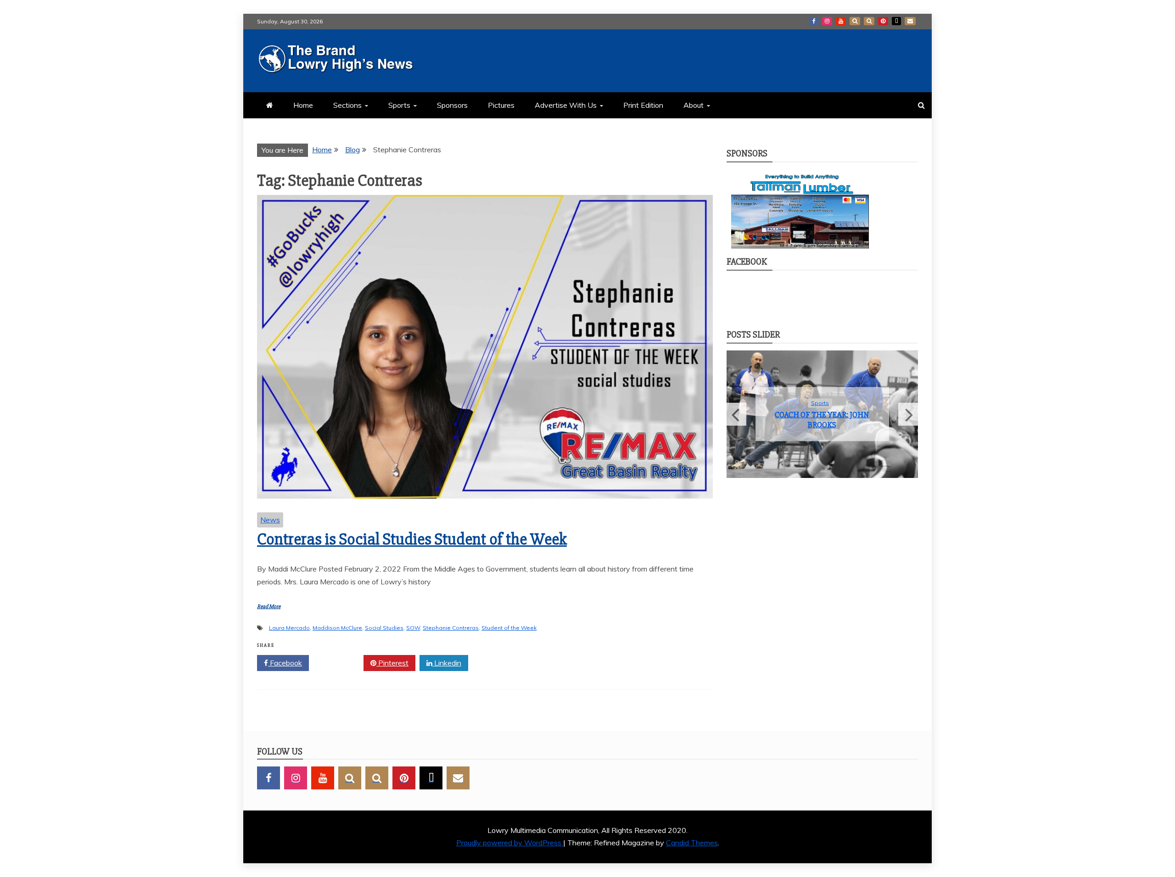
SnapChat (855, 21)
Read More (268, 606)
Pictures (501, 105)
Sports (399, 105)
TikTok (896, 21)
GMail (910, 21)
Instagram (827, 21)
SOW (413, 627)
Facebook (813, 21)
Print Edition (643, 105)
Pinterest (883, 21)
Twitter (339, 662)
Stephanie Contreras (451, 627)
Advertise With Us (566, 105)
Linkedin (446, 662)
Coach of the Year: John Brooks (822, 420)
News (270, 519)
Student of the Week (509, 627)
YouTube (841, 21)
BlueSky (869, 21)
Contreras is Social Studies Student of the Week (412, 539)
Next (908, 414)
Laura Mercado (289, 627)
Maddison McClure (337, 627)
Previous (736, 414)
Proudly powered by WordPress (509, 842)
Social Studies (384, 627)
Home (303, 105)
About (693, 105)
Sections (347, 105)
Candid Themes (692, 842)
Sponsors (452, 105)
